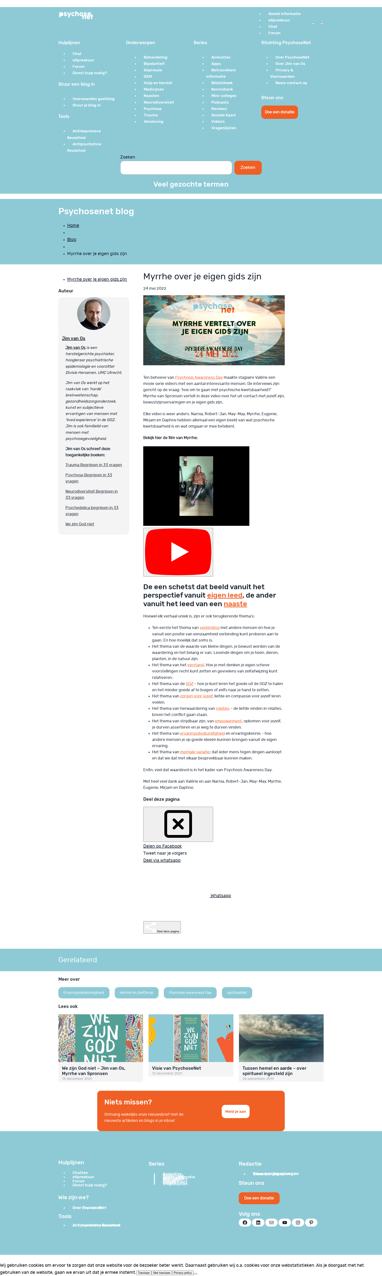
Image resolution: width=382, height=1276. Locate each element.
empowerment (228, 721)
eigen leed (225, 595)
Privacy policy (183, 1272)
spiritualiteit (237, 992)
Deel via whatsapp (162, 860)
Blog (71, 239)
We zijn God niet (79, 524)
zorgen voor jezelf (196, 696)
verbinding (210, 628)
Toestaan (144, 1272)
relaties (222, 709)
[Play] (178, 552)
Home (73, 225)
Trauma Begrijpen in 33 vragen (93, 465)
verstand (195, 665)
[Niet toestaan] (195, 1273)
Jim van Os (73, 338)
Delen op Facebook (162, 846)
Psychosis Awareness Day (199, 378)
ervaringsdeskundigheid (202, 734)
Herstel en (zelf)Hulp (136, 992)
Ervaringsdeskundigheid (83, 992)
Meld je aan (235, 1111)
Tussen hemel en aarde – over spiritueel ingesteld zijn (274, 1071)
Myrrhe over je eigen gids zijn (97, 279)
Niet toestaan (161, 1272)
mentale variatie (195, 752)
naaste (235, 604)
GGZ (189, 684)
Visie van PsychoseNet (176, 1068)
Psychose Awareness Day (190, 992)
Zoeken (127, 157)
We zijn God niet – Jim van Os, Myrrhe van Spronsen (93, 1071)
